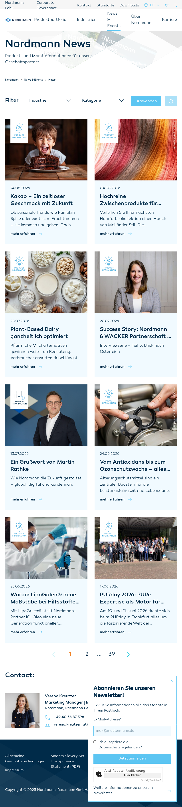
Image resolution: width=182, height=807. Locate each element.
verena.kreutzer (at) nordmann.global (86, 725)
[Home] (18, 20)
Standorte (105, 6)
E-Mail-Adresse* (117, 734)
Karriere (169, 20)
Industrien (87, 20)
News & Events (114, 20)
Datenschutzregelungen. (120, 748)
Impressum (14, 770)
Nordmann (11, 80)
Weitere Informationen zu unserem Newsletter (123, 790)
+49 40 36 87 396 (69, 717)
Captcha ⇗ (151, 780)
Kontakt (84, 6)
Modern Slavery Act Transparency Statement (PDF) (67, 761)
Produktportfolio (50, 20)
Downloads (129, 6)
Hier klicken (133, 775)
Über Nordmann (141, 20)
